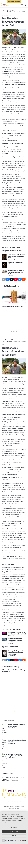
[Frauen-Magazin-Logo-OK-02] (5, 5)
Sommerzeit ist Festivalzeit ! (15, 262)
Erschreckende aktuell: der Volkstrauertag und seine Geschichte (15, 640)
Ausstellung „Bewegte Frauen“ (10, 646)
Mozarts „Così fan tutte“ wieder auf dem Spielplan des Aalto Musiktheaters (13, 687)
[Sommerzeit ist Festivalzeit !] (4, 263)
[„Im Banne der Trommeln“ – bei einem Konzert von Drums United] (4, 633)
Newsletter (21, 806)
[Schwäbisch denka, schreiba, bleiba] (14, 289)
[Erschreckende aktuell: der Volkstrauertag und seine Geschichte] (4, 639)
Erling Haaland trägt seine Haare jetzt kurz (17, 740)
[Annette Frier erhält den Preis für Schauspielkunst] (4, 725)
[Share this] (8, 279)
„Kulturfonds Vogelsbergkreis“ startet (12, 250)
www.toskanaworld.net (11, 140)
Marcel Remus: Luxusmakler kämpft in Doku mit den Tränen (16, 755)
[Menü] (22, 5)
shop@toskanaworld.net (12, 138)
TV (10, 780)
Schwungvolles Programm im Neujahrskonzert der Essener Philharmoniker (16, 652)
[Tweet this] (12, 279)
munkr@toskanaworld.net (12, 233)
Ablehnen (14, 827)
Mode (21, 777)
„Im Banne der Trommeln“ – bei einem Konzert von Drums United (17, 633)
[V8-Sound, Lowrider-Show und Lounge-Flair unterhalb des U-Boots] (4, 271)
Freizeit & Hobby (15, 778)
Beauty (8, 777)
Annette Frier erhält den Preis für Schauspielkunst (16, 725)
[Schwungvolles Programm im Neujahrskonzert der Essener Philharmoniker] (4, 651)
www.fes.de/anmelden (15, 547)
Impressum (6, 806)
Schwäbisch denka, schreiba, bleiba (11, 328)
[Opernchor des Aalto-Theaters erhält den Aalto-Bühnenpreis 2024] (4, 255)
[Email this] (4, 279)
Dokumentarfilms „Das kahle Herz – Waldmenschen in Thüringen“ (12, 496)
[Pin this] (16, 279)
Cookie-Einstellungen (14, 808)
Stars (4, 780)
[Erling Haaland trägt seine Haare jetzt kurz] (4, 740)
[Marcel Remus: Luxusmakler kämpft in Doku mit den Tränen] (4, 754)
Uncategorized (15, 780)
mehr (14, 836)
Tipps (8, 780)
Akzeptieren (14, 831)
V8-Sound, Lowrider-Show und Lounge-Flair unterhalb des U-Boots (16, 272)
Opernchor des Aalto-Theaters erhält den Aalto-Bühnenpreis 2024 (16, 256)
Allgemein (4, 777)
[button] (26, 5)
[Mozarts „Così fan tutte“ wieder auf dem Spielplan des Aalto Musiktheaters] (14, 670)
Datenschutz (13, 806)
